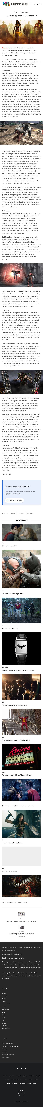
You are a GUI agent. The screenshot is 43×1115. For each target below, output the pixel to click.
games (17, 12)
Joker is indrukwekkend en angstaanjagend (16, 740)
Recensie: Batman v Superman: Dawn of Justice (17, 806)
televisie (5, 1026)
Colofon (4, 1049)
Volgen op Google (16, 500)
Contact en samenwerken (10, 1046)
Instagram (12, 954)
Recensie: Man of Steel (9, 546)
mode (6, 667)
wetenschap (6, 1028)
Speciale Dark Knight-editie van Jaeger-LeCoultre (18, 670)
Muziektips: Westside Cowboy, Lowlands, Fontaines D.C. (19, 973)
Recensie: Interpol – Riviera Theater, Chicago (17, 775)
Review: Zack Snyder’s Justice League (14, 705)
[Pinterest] (22, 1069)
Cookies (4, 1052)
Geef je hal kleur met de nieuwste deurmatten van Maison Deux (21, 965)
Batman (14, 513)
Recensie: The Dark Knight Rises (12, 594)
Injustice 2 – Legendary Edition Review (15, 902)
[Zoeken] (37, 4)
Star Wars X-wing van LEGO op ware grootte (21, 920)
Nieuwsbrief (6, 1057)
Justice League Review (9, 871)
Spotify (19, 954)
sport (4, 1017)
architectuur (6, 1009)
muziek (4, 772)
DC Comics (21, 513)
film (3, 543)
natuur (4, 1023)
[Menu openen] (40, 4)
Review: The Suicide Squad (10, 628)
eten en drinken (7, 1004)
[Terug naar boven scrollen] (21, 1093)
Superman (30, 513)
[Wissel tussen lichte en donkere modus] (34, 4)
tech (3, 1020)
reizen (4, 1001)
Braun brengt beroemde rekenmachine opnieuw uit (21, 934)
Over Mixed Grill (7, 1043)
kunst (4, 993)
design (4, 998)
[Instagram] (18, 1069)
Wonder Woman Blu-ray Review (12, 843)
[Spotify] (26, 1069)
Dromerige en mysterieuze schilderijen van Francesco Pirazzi (21, 962)
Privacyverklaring (8, 1054)
